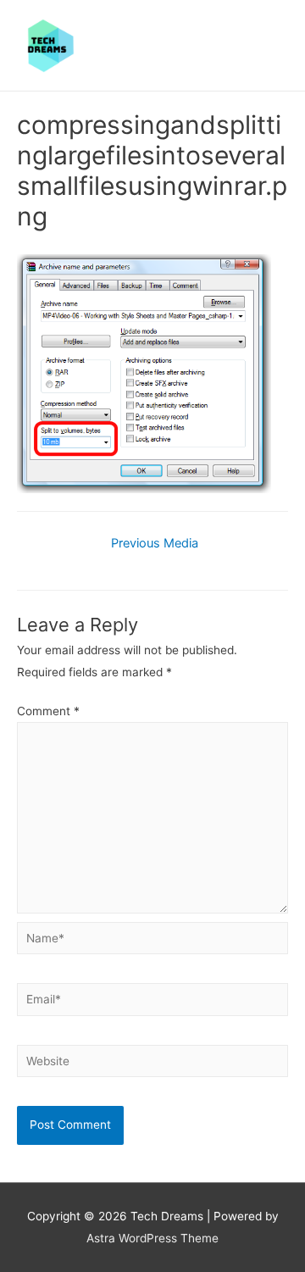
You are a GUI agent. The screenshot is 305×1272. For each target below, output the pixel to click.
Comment (48, 711)
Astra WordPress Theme (152, 1238)
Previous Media (154, 543)
